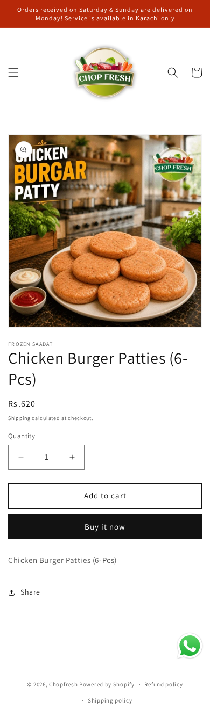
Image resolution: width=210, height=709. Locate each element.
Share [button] (30, 592)
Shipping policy (110, 700)
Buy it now (105, 527)
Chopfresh (63, 684)
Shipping (19, 418)
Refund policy (163, 684)
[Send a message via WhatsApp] (190, 646)
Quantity (21, 435)
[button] (13, 72)
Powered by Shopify (107, 684)
